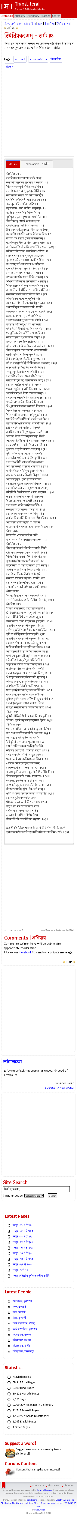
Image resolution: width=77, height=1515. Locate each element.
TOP (69, 962)
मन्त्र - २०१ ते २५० (23, 1248)
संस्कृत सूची (9, 24)
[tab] (13, 164)
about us (69, 1485)
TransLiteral (31, 1500)
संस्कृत (9, 67)
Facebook (25, 952)
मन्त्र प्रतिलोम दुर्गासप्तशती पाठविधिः (31, 1275)
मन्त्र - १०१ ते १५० (23, 1259)
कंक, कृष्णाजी (20, 1306)
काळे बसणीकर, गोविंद (24, 1323)
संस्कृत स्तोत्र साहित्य (26, 24)
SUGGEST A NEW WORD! (59, 1088)
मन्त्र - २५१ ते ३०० (23, 1242)
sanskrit (20, 59)
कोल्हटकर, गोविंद (21, 1346)
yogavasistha (38, 59)
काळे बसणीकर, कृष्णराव (25, 1329)
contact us (38, 1485)
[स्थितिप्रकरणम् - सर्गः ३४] (17, 28)
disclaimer (54, 1485)
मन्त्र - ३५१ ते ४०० (23, 1231)
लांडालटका (12, 1061)
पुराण (40, 24)
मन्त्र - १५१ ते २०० (23, 1253)
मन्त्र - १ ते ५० (20, 1270)
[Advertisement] (38, 112)
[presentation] (13, 164)
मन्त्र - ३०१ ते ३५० (23, 1236)
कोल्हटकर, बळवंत (22, 1334)
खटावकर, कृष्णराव (22, 1301)
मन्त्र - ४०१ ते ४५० (23, 1225)
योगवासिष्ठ (56, 59)
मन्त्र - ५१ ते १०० (22, 1264)
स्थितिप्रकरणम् (63, 24)
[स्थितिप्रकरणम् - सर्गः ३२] (5, 28)
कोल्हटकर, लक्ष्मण (22, 1340)
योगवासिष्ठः (49, 24)
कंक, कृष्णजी (19, 1318)
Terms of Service (44, 1490)
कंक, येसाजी (19, 1312)
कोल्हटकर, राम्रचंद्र (23, 1351)
